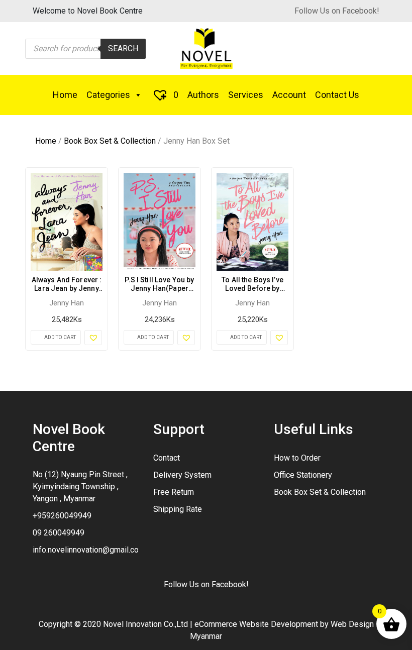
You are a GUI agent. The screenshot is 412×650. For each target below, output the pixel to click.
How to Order (297, 458)
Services (245, 94)
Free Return (173, 492)
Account (289, 94)
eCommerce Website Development (256, 624)
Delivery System (182, 475)
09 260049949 (58, 532)
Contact (166, 458)
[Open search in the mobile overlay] (85, 49)
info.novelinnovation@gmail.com (89, 550)
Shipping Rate (177, 509)
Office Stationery (303, 475)
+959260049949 (62, 515)
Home (65, 94)
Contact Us (337, 94)
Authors (203, 94)
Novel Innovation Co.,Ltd (145, 624)
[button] (93, 337)
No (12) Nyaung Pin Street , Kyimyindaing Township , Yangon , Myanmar (80, 486)
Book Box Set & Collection (110, 141)
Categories (108, 94)
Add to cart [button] (60, 337)
